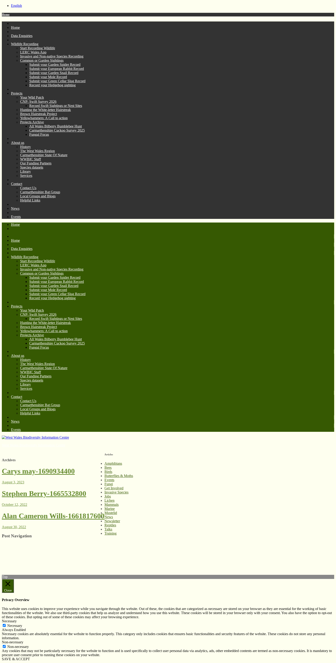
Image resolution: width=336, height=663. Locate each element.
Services (26, 176)
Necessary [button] (9, 621)
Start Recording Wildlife (37, 48)
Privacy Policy (12, 549)
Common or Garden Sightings (42, 60)
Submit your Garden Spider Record (54, 64)
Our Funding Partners (35, 163)
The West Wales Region (37, 151)
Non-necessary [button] (12, 642)
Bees (108, 467)
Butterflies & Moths (118, 476)
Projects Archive (32, 122)
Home (6, 14)
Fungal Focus (39, 134)
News (15, 208)
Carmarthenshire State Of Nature (43, 155)
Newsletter (112, 521)
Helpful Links (30, 200)
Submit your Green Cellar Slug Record (57, 81)
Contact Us (28, 188)
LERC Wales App (33, 52)
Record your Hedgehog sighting (52, 85)
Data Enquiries (21, 36)
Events (16, 217)
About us (17, 143)
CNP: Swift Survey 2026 (38, 101)
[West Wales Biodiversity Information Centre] (35, 437)
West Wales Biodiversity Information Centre (33, 445)
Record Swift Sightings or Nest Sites (55, 106)
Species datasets (31, 167)
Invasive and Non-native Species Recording (51, 56)
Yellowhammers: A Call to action (44, 118)
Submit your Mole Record (48, 77)
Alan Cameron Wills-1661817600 (53, 516)
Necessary (14, 626)
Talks (108, 529)
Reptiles (110, 525)
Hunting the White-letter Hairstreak (45, 110)
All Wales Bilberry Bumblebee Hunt (55, 126)
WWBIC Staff (30, 159)
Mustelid (110, 513)
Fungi (108, 484)
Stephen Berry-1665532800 (44, 493)
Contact (16, 184)
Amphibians (113, 463)
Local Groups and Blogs (38, 196)
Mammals (111, 505)
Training (110, 533)
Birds (108, 472)
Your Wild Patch (32, 97)
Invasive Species (116, 492)
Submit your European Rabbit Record (56, 69)
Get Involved (113, 488)
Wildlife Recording (24, 44)
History (25, 147)
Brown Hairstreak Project (38, 114)
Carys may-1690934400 (38, 471)
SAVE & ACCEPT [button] (16, 659)
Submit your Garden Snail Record (53, 73)
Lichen (109, 500)
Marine (109, 509)
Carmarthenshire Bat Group (40, 192)
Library (25, 171)
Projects (16, 93)
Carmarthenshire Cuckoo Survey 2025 (57, 130)
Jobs (107, 496)
